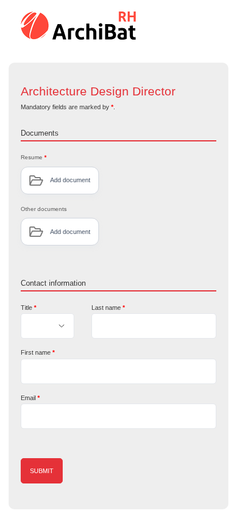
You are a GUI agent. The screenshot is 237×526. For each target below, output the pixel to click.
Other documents (44, 209)
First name (38, 352)
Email (30, 397)
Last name (108, 307)
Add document (70, 179)
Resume (34, 157)
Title (28, 307)
